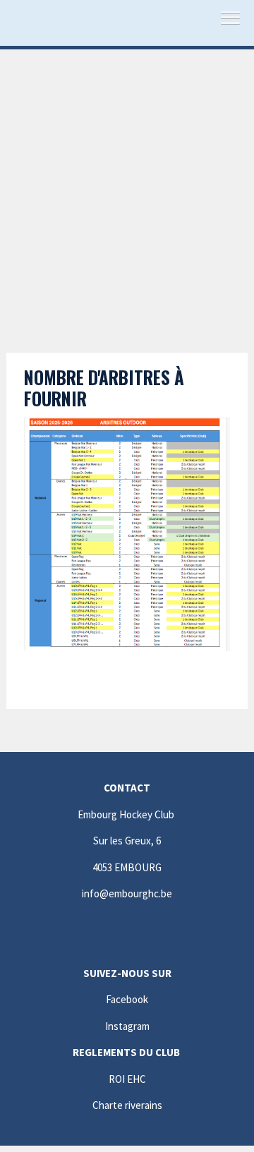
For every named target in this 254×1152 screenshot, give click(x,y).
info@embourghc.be (127, 893)
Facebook (127, 999)
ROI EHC (127, 1079)
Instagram (127, 1026)
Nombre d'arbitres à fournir (104, 387)
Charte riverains (127, 1105)
